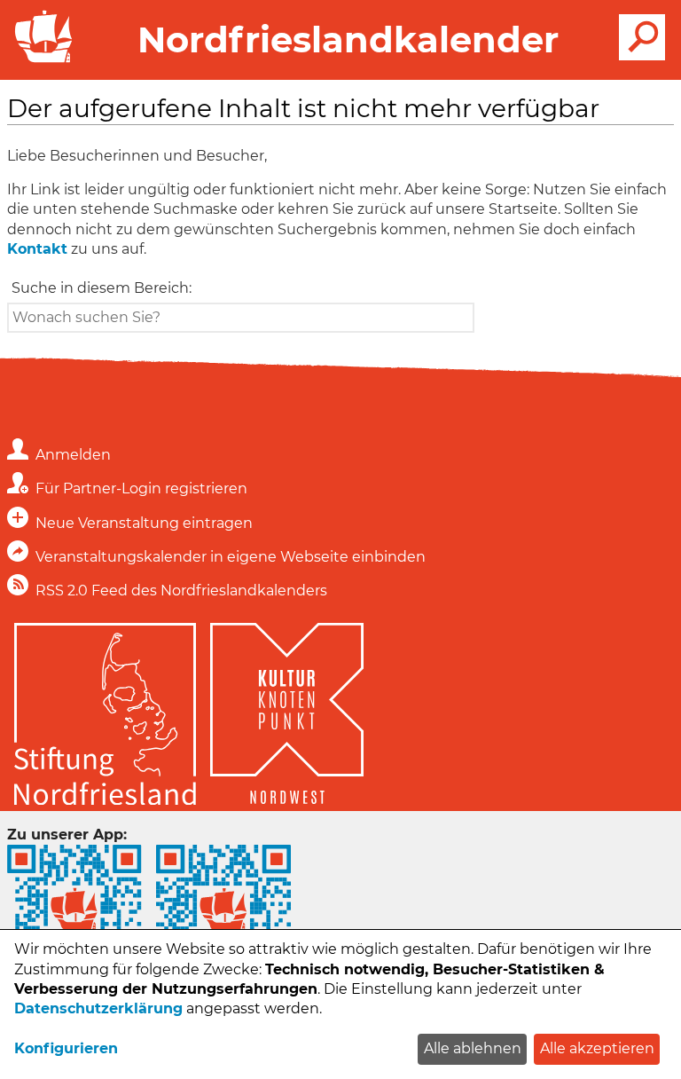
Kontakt (37, 248)
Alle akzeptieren (597, 1048)
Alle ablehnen (472, 1048)
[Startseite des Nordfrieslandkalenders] (40, 60)
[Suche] (642, 37)
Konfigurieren (66, 1048)
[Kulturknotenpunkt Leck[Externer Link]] (287, 716)
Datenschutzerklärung (98, 1008)
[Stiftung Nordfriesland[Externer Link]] (105, 717)
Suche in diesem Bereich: (102, 288)
